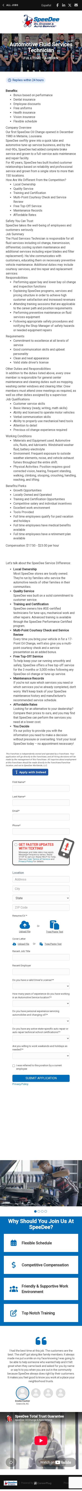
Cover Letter (19, 938)
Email (15, 810)
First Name (18, 782)
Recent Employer (21, 965)
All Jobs (12, 5)
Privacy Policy (26, 861)
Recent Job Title (21, 951)
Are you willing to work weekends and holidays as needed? (39, 1048)
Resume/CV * (19, 915)
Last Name (18, 796)
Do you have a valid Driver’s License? (33, 980)
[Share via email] (76, 5)
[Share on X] (70, 5)
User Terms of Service (38, 859)
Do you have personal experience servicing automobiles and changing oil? (35, 1013)
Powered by (27, 1483)
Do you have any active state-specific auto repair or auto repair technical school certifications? (40, 1030)
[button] (35, 1211)
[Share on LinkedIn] (64, 5)
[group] (41, 1183)
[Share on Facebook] (57, 5)
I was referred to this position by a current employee (39, 1067)
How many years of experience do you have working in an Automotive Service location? (41, 995)
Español (46, 5)
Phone (16, 825)
